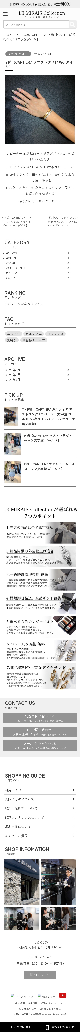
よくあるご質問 (16, 835)
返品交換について (18, 826)
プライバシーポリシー (52, 1003)
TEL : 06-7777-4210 (40, 956)
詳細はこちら (40, 974)
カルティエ (33, 333)
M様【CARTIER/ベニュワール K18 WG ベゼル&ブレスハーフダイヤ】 (17, 221)
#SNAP (11, 262)
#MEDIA (11, 272)
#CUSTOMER (18, 53)
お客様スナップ (33, 339)
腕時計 (12, 339)
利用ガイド (13, 789)
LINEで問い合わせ (22, 1027)
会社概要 (20, 1003)
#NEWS (11, 253)
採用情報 (33, 1003)
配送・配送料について (21, 808)
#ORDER (12, 277)
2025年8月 (13, 374)
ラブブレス (55, 333)
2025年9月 (13, 369)
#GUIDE (11, 258)
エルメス (13, 333)
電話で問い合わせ (62, 1027)
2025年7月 (13, 379)
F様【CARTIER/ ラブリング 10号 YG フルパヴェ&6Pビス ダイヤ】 (63, 221)
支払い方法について (19, 799)
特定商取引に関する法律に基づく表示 (40, 1008)
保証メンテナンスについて (24, 817)
